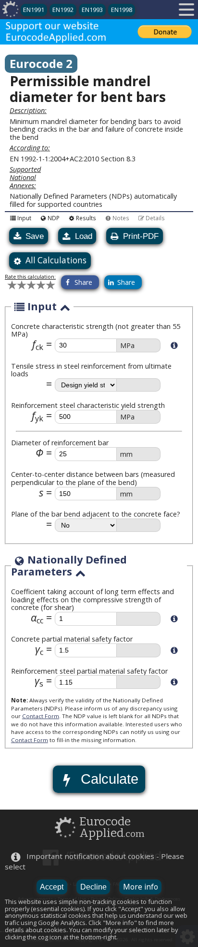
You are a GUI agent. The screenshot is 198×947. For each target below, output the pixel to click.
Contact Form (40, 716)
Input (24, 218)
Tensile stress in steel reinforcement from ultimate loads (91, 370)
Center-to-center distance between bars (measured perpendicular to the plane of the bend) (93, 478)
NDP (54, 218)
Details (155, 218)
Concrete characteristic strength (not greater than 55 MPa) (95, 330)
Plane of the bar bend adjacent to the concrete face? (95, 514)
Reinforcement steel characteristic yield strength (88, 405)
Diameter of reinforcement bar (60, 442)
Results (86, 218)
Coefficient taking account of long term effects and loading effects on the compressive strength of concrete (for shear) (92, 599)
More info (140, 886)
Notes (120, 218)
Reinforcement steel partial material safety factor (89, 671)
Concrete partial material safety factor (72, 638)
